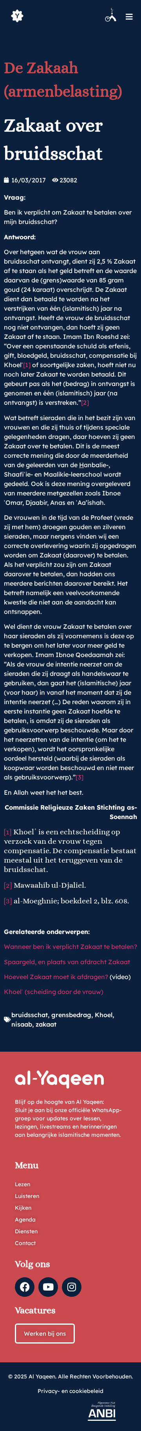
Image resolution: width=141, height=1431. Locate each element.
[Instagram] (71, 1287)
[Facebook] (24, 1287)
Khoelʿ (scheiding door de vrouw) (53, 992)
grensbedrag (71, 1015)
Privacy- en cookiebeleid (70, 1391)
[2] (85, 402)
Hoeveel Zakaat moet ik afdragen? (56, 977)
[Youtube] (48, 1287)
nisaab (21, 1024)
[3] (79, 777)
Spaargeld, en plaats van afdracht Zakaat (67, 962)
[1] (27, 365)
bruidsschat (29, 1015)
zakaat (46, 1024)
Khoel (103, 1015)
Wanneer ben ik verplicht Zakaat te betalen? (70, 946)
